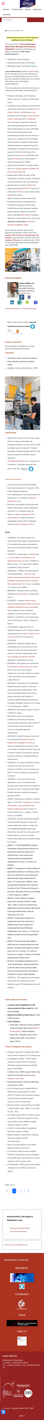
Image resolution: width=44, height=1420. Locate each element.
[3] (21, 169)
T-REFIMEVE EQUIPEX (16, 461)
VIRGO (10, 112)
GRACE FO (26, 188)
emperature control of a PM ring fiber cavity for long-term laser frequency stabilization (23, 805)
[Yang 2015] (30, 221)
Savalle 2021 (12, 225)
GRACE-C (20, 192)
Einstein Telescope (14, 119)
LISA (33, 112)
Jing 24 (10, 172)
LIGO (36, 109)
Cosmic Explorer (33, 116)
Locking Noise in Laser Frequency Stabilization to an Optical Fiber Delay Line (23, 557)
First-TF (18, 700)
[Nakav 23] (26, 169)
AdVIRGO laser (24, 293)
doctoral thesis (22, 594)
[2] (19, 169)
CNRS (37, 240)
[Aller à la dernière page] (28, 1191)
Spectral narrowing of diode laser (20, 1015)
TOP (21, 1416)
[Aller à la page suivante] (24, 1191)
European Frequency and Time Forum (24, 667)
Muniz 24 (35, 169)
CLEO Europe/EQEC (22, 845)
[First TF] (22, 1341)
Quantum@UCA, (13, 518)
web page (15, 159)
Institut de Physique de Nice (24, 514)
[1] (17, 169)
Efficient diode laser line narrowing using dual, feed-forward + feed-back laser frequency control (23, 944)
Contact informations (12, 308)
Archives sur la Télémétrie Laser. (16, 1245)
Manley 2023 (23, 225)
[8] (17, 122)
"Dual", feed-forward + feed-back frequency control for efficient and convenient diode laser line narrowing (23, 967)
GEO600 (23, 112)
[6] (33, 152)
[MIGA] (22, 1323)
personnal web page (29, 308)
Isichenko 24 (19, 172)
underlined (32, 71)
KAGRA (16, 112)
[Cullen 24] (31, 185)
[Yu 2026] (25, 215)
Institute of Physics (12, 240)
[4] (34, 198)
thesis (21, 155)
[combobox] (14, 20)
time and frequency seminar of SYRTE (21, 657)
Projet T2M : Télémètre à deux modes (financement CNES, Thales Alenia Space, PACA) (23, 1038)
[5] (21, 215)
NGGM (9, 195)
